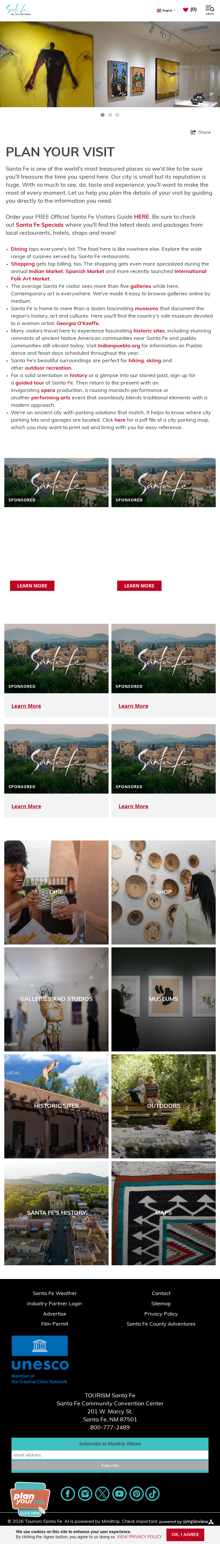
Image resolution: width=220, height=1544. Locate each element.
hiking (136, 361)
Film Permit (54, 1324)
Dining (19, 249)
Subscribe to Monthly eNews (110, 1443)
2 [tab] (110, 115)
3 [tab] (117, 115)
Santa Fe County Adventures (161, 1324)
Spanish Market (85, 271)
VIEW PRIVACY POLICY (139, 1537)
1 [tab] (102, 115)
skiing (153, 361)
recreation (58, 368)
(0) (193, 9)
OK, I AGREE (185, 1535)
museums (146, 309)
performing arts (50, 398)
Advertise (54, 1314)
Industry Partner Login (54, 1304)
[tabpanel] (110, 64)
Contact (161, 1293)
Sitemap (161, 1304)
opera (48, 390)
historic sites (149, 331)
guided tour (29, 383)
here (120, 420)
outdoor (35, 368)
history (78, 375)
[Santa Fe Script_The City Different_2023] (18, 9)
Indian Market (46, 271)
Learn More (32, 586)
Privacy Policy (161, 1314)
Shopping (23, 264)
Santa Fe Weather (55, 1293)
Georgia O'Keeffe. (78, 323)
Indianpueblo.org (119, 346)
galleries (140, 286)
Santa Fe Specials (40, 225)
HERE (141, 217)
